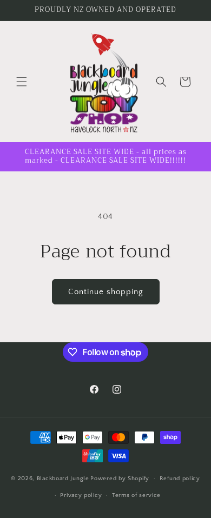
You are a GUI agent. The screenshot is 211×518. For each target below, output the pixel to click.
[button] (22, 82)
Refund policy (180, 478)
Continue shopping (105, 291)
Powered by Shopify (119, 478)
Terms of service (136, 495)
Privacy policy (81, 495)
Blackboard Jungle (63, 478)
